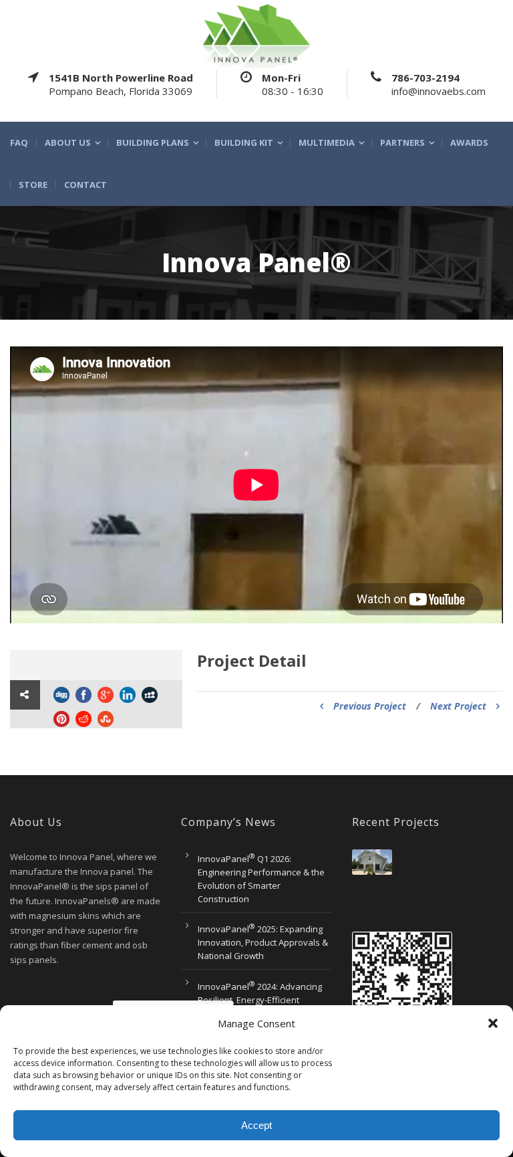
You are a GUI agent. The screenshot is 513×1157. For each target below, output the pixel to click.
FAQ (19, 142)
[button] (493, 1023)
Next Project (458, 706)
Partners (402, 142)
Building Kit (243, 142)
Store (33, 185)
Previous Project (369, 706)
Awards (469, 142)
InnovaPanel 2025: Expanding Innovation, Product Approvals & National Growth (263, 942)
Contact (85, 185)
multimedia (327, 142)
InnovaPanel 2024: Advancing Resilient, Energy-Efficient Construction (260, 999)
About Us (68, 142)
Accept (256, 1125)
